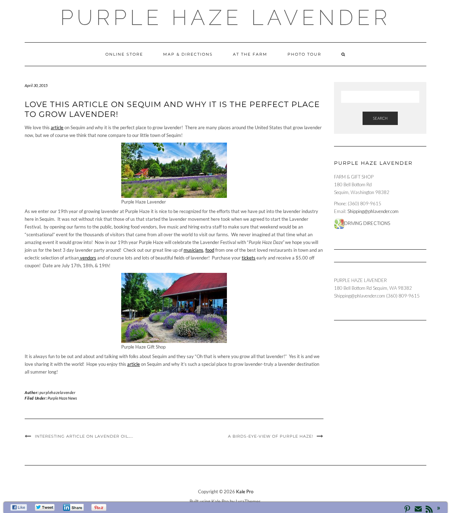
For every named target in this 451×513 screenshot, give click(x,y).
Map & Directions (188, 54)
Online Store (124, 54)
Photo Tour (304, 54)
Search (380, 118)
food (209, 250)
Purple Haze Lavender (225, 17)
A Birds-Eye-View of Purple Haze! (270, 436)
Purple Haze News (62, 398)
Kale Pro (244, 491)
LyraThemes (248, 501)
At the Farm (250, 54)
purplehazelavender (57, 392)
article (57, 127)
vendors (87, 258)
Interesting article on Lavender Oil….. (84, 436)
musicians (193, 250)
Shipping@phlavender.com (373, 211)
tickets (248, 258)
